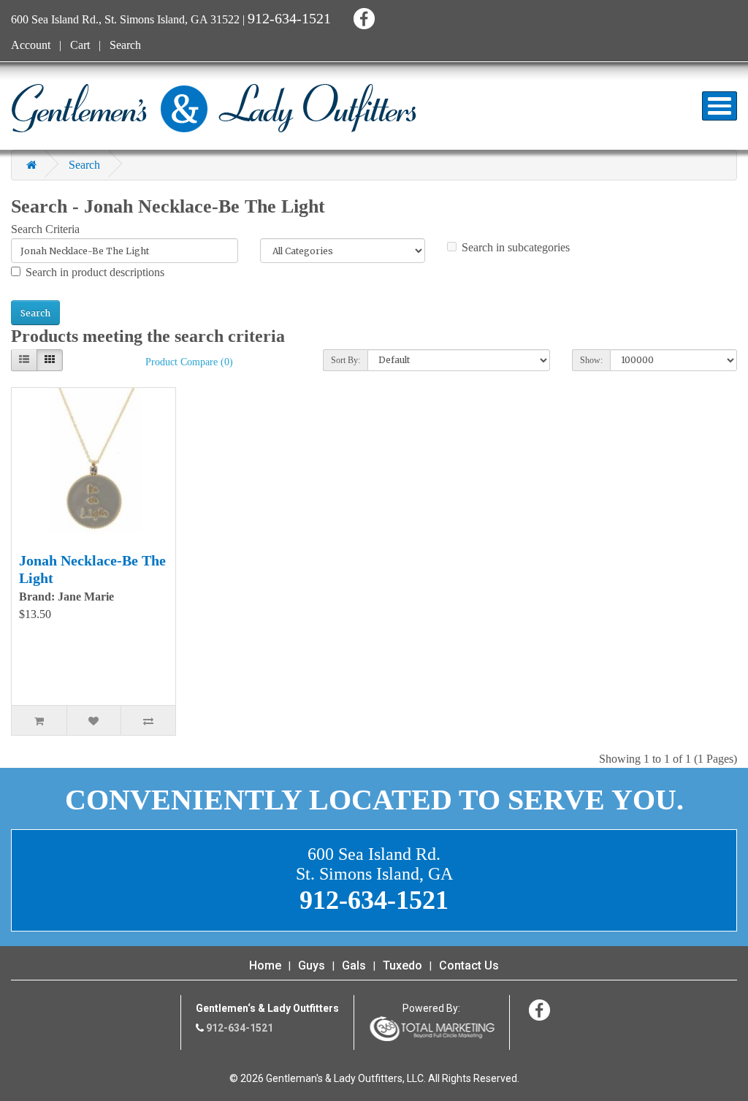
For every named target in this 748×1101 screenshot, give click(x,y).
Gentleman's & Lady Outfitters (213, 108)
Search (125, 45)
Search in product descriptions (95, 272)
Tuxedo (402, 965)
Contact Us (469, 965)
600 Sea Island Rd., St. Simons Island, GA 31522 (125, 19)
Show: (591, 360)
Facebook (362, 16)
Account (30, 45)
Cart (80, 45)
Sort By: (345, 360)
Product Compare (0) (189, 362)
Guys (311, 965)
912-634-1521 (289, 18)
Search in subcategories (516, 247)
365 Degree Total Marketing (432, 1029)
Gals (354, 965)
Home (265, 965)
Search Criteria (45, 229)
